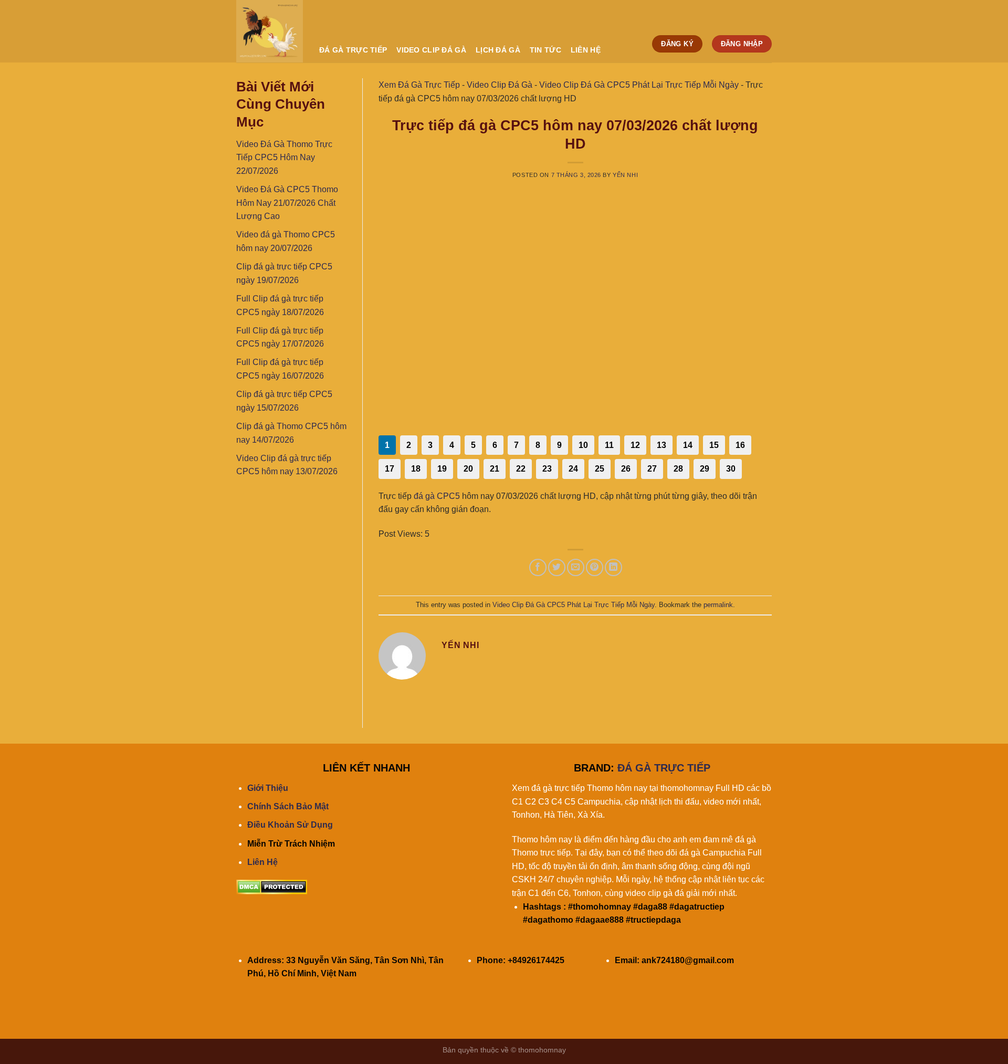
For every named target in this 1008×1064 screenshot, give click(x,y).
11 (609, 445)
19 (442, 468)
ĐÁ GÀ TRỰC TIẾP (353, 50)
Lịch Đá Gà (498, 50)
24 (573, 468)
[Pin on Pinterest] (594, 567)
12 (635, 445)
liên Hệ (586, 50)
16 (740, 445)
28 (678, 468)
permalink (718, 605)
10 (583, 445)
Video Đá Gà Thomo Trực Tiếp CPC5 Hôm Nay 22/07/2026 (284, 157)
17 (389, 468)
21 (494, 468)
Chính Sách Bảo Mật (288, 806)
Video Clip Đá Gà (431, 50)
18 (416, 468)
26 (626, 468)
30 (731, 468)
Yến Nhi (625, 175)
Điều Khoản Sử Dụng (290, 824)
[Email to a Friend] (575, 567)
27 (652, 468)
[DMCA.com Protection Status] (271, 886)
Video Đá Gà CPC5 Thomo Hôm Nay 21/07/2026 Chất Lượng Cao (287, 203)
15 (714, 445)
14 (687, 445)
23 (547, 468)
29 (704, 468)
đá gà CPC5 (437, 496)
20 (468, 468)
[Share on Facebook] (538, 567)
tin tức (545, 50)
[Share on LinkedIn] (613, 567)
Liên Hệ (262, 862)
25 (599, 468)
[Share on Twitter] (556, 567)
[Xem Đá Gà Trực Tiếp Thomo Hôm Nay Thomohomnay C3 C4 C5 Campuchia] (269, 31)
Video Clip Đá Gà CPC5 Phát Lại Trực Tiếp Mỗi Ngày (639, 84)
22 (521, 468)
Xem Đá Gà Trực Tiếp (419, 84)
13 (661, 445)
